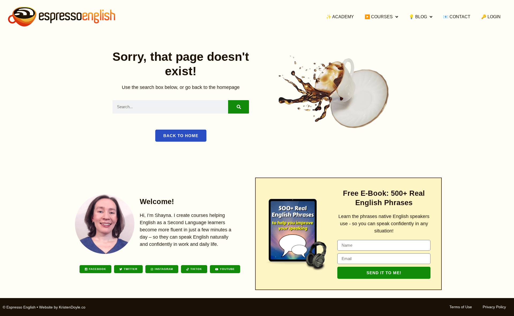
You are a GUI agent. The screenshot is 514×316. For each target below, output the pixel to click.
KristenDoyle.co (72, 307)
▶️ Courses (379, 16)
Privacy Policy (494, 307)
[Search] (238, 107)
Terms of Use (460, 307)
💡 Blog (418, 16)
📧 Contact (456, 16)
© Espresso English (19, 307)
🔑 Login (491, 16)
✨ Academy (340, 16)
